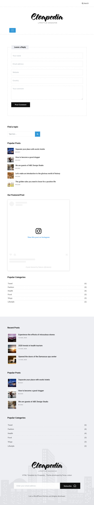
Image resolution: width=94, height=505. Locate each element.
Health (10, 291)
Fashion (11, 287)
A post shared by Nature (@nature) (38, 267)
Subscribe (68, 486)
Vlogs (10, 298)
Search (86, 3)
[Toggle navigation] (12, 30)
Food (10, 295)
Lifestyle (11, 302)
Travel (10, 284)
